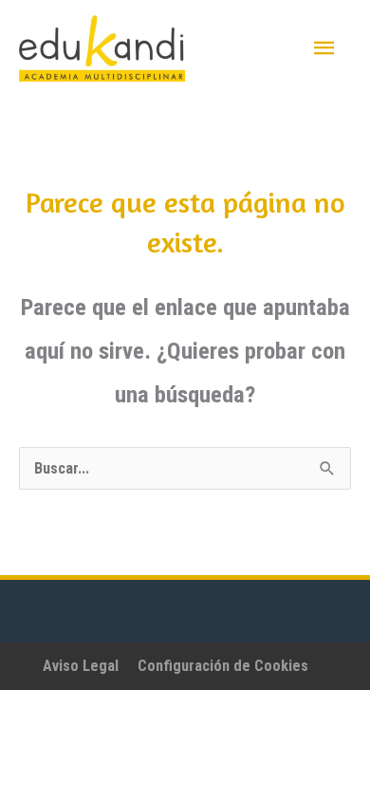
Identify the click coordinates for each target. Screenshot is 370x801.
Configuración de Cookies (223, 666)
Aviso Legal (81, 666)
